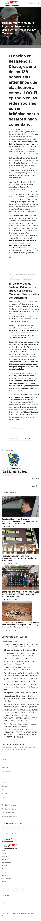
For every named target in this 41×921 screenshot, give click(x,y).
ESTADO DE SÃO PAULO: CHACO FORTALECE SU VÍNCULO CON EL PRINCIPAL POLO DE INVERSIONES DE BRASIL (20, 594)
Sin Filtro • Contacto (9, 809)
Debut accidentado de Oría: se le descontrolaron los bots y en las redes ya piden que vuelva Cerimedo (19, 521)
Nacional (5, 767)
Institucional (6, 775)
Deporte (5, 798)
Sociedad (5, 794)
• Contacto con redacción (11, 904)
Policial (4, 782)
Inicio (3, 850)
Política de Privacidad (9, 816)
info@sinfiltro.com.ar (9, 833)
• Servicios (5, 895)
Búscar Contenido (8, 813)
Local (4, 759)
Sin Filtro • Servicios (9, 805)
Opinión (4, 790)
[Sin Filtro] (10, 3)
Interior (4, 763)
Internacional (6, 771)
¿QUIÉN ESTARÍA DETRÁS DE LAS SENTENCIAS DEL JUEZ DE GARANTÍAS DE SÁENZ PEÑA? (19, 558)
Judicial (4, 786)
